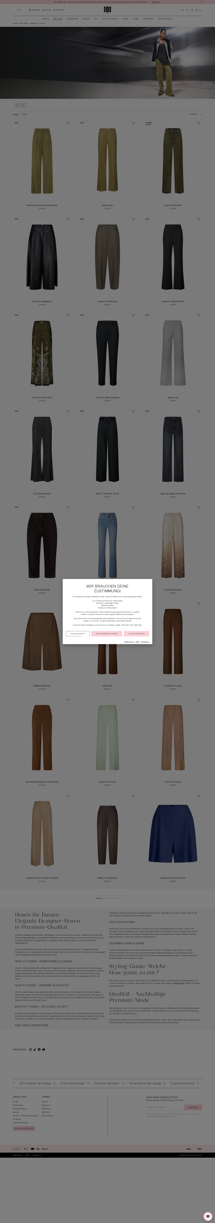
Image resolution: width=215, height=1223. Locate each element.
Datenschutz (129, 642)
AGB (137, 642)
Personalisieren (78, 634)
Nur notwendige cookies (106, 634)
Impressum (145, 642)
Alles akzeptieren (136, 634)
